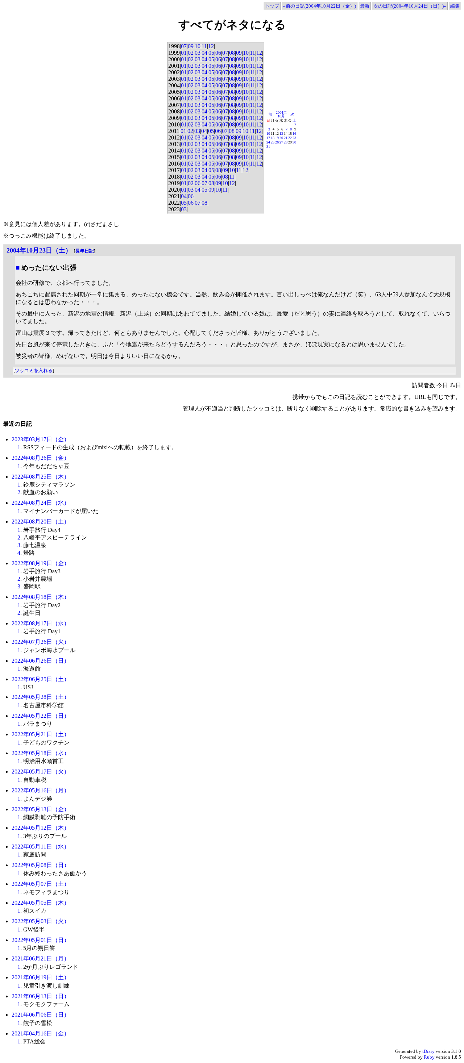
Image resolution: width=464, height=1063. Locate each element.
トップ (272, 6)
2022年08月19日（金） (41, 563)
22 (290, 138)
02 (191, 53)
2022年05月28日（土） (41, 697)
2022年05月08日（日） (41, 865)
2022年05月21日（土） (41, 734)
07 (184, 46)
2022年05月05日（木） (41, 903)
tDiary (428, 1051)
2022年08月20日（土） (41, 521)
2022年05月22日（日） (41, 716)
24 (268, 142)
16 (294, 134)
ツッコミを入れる (34, 370)
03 (197, 53)
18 (272, 138)
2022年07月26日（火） (41, 642)
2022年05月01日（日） (41, 940)
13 (281, 134)
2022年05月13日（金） (41, 809)
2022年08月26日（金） (41, 458)
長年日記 (84, 251)
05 (211, 53)
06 (218, 53)
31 (268, 147)
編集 (455, 6)
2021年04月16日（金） (41, 1033)
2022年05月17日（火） (41, 771)
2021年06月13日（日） (41, 996)
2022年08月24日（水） (41, 503)
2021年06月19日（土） (41, 977)
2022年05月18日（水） (41, 753)
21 (285, 138)
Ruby (429, 1057)
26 (277, 142)
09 (191, 46)
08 (232, 53)
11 (204, 46)
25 (272, 142)
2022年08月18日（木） (41, 597)
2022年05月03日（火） (41, 921)
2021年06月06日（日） (41, 1015)
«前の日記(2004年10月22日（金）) (319, 6)
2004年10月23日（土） (39, 250)
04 (204, 53)
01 (184, 53)
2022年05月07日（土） (41, 884)
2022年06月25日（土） (41, 679)
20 (281, 138)
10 (197, 46)
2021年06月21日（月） (41, 958)
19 (277, 138)
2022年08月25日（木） (41, 477)
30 (294, 142)
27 (281, 142)
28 (285, 142)
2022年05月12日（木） (41, 828)
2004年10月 (281, 114)
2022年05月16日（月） (41, 790)
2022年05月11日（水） (41, 846)
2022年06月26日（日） (41, 661)
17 (268, 138)
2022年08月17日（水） (41, 623)
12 (211, 46)
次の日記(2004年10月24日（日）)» (409, 6)
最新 (364, 6)
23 (294, 138)
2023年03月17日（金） (41, 439)
